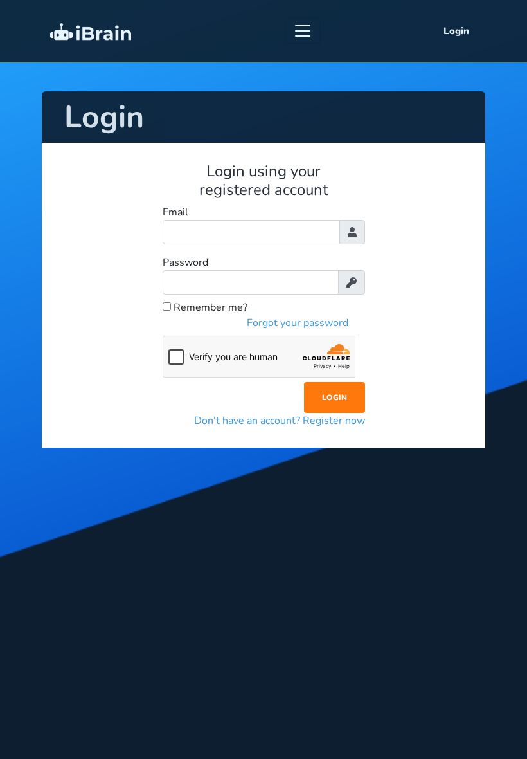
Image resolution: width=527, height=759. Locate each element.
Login (456, 30)
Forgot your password (297, 323)
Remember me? (209, 307)
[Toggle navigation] (303, 31)
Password (185, 262)
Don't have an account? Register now (279, 421)
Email (175, 212)
